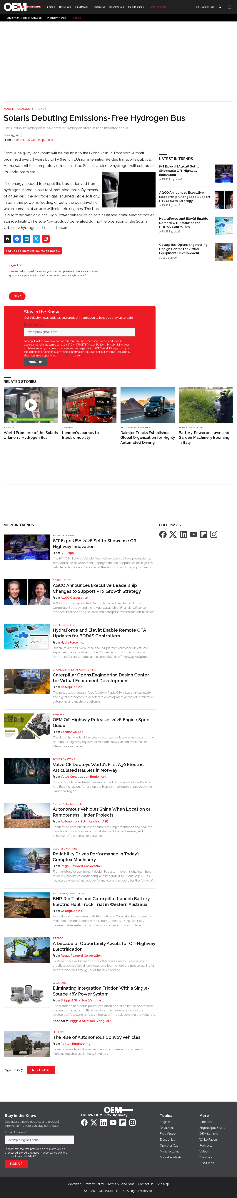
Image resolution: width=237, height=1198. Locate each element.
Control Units (64, 625)
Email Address (35, 324)
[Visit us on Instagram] (213, 534)
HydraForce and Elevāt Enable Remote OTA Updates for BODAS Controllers (183, 223)
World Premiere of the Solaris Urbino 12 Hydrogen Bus (31, 435)
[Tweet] (36, 239)
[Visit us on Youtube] (193, 534)
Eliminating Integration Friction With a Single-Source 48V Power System (101, 990)
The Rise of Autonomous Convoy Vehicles (96, 1037)
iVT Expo (67, 553)
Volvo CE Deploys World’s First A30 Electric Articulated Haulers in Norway (98, 767)
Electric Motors (65, 848)
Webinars (59, 982)
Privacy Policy (89, 355)
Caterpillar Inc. (72, 687)
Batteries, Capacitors (69, 893)
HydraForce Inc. (72, 642)
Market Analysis (17, 108)
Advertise (74, 1184)
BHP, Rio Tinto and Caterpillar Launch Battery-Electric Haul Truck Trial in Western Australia (102, 901)
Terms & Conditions (121, 1184)
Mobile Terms (65, 355)
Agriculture (62, 580)
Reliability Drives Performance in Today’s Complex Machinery (96, 856)
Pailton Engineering (76, 1043)
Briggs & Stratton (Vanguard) (82, 1000)
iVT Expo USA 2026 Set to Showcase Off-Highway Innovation (179, 170)
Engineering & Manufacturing (74, 669)
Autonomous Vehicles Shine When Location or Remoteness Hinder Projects (101, 811)
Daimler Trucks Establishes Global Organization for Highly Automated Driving (147, 437)
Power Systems (64, 759)
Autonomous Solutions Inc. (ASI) (84, 821)
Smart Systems (64, 535)
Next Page (41, 1070)
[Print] (7, 239)
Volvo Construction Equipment (83, 776)
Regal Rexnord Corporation (81, 866)
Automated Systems (135, 427)
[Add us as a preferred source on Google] (46, 239)
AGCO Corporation (74, 597)
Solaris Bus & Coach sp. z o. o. (33, 140)
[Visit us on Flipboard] (203, 534)
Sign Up (35, 362)
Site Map (163, 1184)
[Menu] (229, 7)
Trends (40, 108)
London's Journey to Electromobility (80, 435)
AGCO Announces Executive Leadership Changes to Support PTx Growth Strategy (184, 196)
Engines (58, 714)
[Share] (17, 239)
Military (59, 1032)
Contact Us (145, 1184)
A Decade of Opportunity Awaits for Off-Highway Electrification (104, 946)
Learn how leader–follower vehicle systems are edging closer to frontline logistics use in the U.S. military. (98, 1051)
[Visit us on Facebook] (163, 534)
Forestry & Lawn (191, 427)
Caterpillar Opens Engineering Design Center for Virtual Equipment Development (183, 249)
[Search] (220, 7)
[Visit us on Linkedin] (183, 534)
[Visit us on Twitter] (173, 534)
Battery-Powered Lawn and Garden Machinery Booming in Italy (204, 437)
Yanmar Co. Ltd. (72, 732)
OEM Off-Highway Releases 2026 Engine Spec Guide (101, 722)
